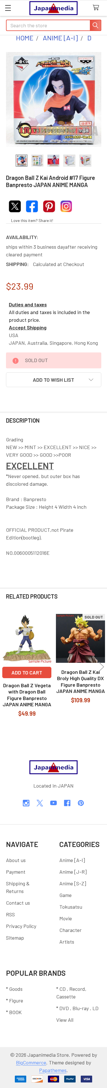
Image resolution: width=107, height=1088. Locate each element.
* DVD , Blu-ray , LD (77, 1008)
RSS (10, 914)
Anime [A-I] (72, 860)
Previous (5, 666)
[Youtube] (53, 803)
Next (101, 666)
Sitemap (15, 938)
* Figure (14, 1000)
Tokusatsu (70, 907)
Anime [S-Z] (72, 883)
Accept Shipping (28, 327)
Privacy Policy (21, 926)
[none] (53, 99)
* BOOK (14, 1012)
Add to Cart (26, 672)
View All (64, 1020)
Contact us (18, 903)
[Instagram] (26, 803)
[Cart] (97, 8)
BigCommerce (31, 1062)
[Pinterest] (81, 803)
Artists (66, 941)
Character (70, 930)
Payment (15, 872)
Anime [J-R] (73, 872)
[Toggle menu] (8, 8)
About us (16, 860)
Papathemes (52, 1070)
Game (65, 895)
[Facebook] (67, 803)
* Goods (14, 989)
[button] (53, 379)
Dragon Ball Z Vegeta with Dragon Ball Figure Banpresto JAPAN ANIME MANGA (27, 695)
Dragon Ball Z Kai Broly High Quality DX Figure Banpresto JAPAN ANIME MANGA (80, 681)
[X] (40, 803)
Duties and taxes (28, 304)
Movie (65, 918)
